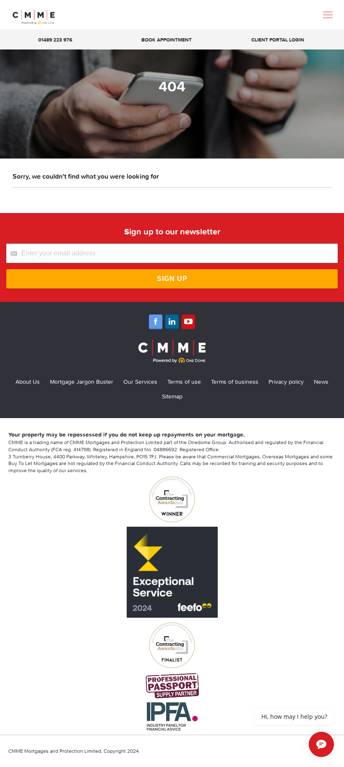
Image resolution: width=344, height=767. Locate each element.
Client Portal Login (277, 39)
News (321, 381)
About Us (28, 381)
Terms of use (184, 381)
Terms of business (234, 381)
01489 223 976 (55, 39)
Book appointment (166, 39)
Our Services (140, 381)
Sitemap (172, 396)
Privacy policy (286, 381)
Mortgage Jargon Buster (81, 381)
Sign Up (172, 278)
